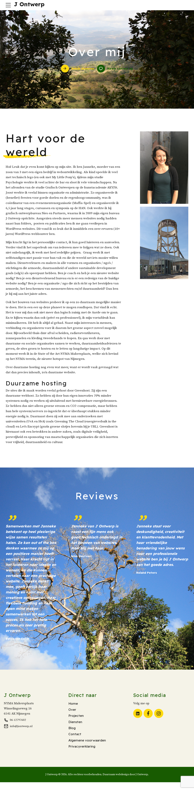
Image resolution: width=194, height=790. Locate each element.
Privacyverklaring (81, 746)
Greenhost (82, 390)
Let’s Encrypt (30, 426)
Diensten (75, 722)
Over (72, 710)
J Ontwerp (29, 4)
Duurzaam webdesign (116, 774)
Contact (74, 734)
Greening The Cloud (69, 421)
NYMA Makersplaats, (75, 354)
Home (73, 703)
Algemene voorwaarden (87, 740)
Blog (72, 728)
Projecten (76, 716)
